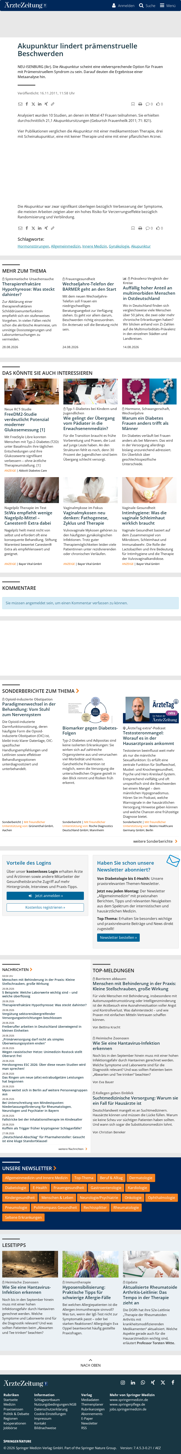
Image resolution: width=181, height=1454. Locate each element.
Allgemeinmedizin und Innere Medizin (36, 1177)
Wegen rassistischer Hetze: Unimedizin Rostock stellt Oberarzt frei (42, 1054)
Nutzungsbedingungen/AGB (55, 1404)
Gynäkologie (119, 246)
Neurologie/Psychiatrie (99, 1197)
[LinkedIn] (39, 104)
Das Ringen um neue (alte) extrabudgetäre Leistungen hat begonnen (43, 1079)
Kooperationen (15, 1423)
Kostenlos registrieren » (45, 907)
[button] (167, 5)
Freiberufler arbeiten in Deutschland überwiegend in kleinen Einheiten (41, 1028)
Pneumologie (16, 1207)
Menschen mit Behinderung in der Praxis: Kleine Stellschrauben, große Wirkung (38, 982)
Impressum (42, 1418)
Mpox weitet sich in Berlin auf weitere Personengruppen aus (44, 1092)
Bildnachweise (45, 1428)
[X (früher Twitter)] (32, 104)
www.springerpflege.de (127, 1404)
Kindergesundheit (20, 1197)
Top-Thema (83, 1177)
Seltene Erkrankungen (23, 1217)
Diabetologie (15, 1187)
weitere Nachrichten (71, 1149)
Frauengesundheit (69, 1187)
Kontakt (40, 1423)
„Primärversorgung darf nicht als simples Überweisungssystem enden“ (33, 1041)
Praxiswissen (13, 1409)
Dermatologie (140, 1177)
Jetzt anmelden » (49, 895)
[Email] (20, 104)
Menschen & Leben (57, 1197)
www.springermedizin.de (129, 1399)
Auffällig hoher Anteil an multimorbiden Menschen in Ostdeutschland (149, 293)
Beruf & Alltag (111, 1177)
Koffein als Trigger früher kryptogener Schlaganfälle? (42, 1128)
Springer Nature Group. (99, 1448)
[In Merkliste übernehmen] (132, 104)
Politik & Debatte (16, 1414)
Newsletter (89, 1423)
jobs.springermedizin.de (128, 1409)
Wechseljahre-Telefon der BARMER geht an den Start (89, 286)
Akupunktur (141, 246)
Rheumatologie (126, 1207)
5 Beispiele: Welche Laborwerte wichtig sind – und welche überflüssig (39, 994)
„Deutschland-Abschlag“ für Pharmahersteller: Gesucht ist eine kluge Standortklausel (43, 1139)
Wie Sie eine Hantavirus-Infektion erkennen (126, 1045)
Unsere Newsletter (27, 1168)
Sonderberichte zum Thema (38, 690)
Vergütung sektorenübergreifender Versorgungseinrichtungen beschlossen (32, 1016)
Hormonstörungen (33, 246)
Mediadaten (90, 1399)
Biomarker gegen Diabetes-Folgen (90, 730)
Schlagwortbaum (47, 1399)
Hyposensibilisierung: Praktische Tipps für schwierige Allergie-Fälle (86, 1292)
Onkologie (133, 1197)
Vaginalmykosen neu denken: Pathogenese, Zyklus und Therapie (85, 518)
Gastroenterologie (106, 1187)
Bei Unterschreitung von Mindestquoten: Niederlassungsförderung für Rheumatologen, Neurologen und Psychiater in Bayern (37, 1107)
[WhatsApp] (143, 1382)
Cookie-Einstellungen (50, 1414)
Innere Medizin (94, 246)
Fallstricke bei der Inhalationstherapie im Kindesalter (42, 1119)
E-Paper (87, 1418)
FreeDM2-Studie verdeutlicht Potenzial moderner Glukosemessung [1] (26, 422)
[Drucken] (139, 104)
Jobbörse (10, 1428)
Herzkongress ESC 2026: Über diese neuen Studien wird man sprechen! (44, 1066)
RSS (84, 1428)
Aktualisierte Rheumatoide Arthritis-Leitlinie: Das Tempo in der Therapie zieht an (150, 1295)
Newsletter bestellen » (118, 937)
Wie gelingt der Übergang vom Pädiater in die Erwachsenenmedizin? (89, 423)
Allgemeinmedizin (66, 246)
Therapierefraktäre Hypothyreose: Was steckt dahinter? (28, 289)
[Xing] (45, 104)
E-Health (40, 1187)
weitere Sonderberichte (153, 841)
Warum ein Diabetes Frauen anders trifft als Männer (145, 423)
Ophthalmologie (161, 1197)
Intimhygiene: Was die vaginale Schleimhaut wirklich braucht (144, 518)
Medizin (9, 1404)
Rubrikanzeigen (93, 1409)
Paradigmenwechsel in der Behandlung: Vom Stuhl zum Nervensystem (29, 709)
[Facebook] (26, 104)
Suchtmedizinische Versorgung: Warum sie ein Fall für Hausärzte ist (135, 1100)
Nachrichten (15, 969)
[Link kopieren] (52, 104)
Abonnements (91, 1414)
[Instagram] (122, 1382)
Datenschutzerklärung (51, 1409)
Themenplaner (92, 1404)
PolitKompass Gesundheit (55, 1207)
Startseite (11, 1399)
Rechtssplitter (95, 1207)
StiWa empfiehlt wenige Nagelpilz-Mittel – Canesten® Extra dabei (28, 518)
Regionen (11, 1418)
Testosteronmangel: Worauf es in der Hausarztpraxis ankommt (148, 738)
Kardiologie (137, 1187)
